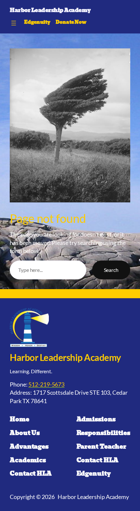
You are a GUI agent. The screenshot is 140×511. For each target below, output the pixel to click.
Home (19, 419)
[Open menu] (14, 23)
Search (111, 270)
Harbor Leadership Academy (50, 10)
